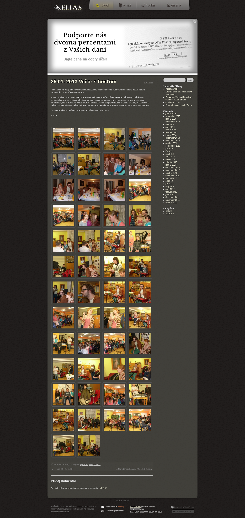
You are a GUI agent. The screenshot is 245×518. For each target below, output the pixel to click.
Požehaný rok (172, 89)
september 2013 (173, 146)
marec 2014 (171, 130)
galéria (176, 5)
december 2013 (173, 138)
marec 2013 (171, 159)
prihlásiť (102, 488)
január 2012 (171, 194)
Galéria (169, 211)
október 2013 (172, 143)
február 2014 (171, 132)
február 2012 (171, 192)
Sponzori (84, 464)
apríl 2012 (170, 189)
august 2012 (171, 178)
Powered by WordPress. (184, 507)
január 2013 (171, 165)
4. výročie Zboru (173, 102)
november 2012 (173, 170)
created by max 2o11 (184, 511)
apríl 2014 (170, 127)
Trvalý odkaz (94, 464)
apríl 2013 (170, 157)
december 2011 (173, 197)
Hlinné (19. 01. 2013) (62, 469)
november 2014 (173, 122)
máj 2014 (170, 124)
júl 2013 (169, 149)
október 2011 (171, 203)
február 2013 (171, 162)
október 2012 (172, 173)
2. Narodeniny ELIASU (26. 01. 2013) (134, 469)
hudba (150, 5)
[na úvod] (69, 8)
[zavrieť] (195, 21)
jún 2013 (170, 151)
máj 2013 (170, 154)
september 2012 (173, 176)
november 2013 (173, 140)
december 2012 (173, 167)
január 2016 (171, 113)
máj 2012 (170, 186)
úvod (105, 5)
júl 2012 (169, 181)
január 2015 (171, 119)
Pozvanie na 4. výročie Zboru (179, 105)
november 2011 (173, 200)
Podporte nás (135, 507)
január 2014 (171, 135)
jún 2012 (170, 184)
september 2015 (173, 116)
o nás (127, 5)
